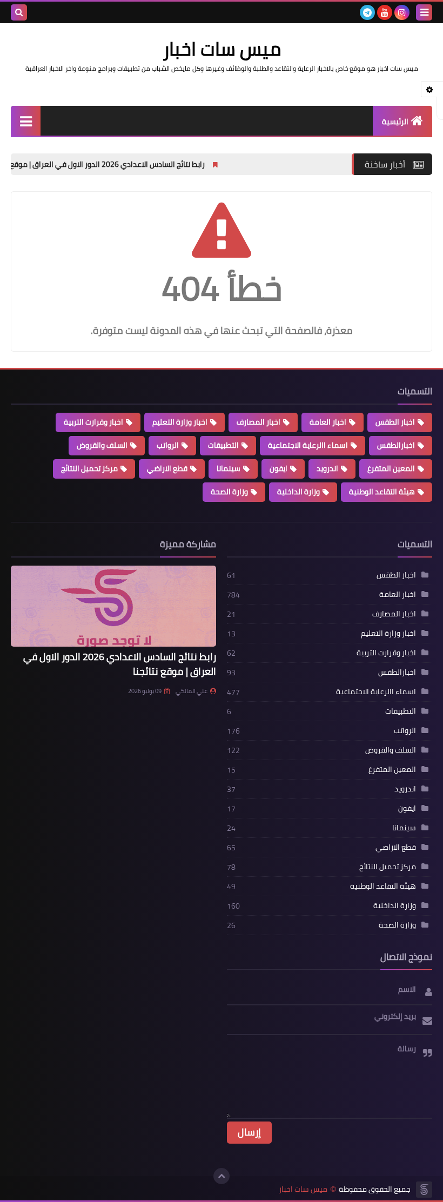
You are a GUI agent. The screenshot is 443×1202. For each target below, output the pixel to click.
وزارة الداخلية (298, 492)
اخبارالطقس (396, 445)
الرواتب (168, 445)
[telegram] (367, 12)
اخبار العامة (328, 422)
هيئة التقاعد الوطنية (382, 492)
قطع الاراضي (167, 468)
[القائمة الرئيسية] (26, 121)
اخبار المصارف (258, 422)
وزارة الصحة (229, 492)
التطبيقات (223, 445)
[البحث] (19, 12)
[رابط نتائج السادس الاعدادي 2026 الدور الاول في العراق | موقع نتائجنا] (113, 606)
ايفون (278, 468)
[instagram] (402, 12)
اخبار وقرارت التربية (93, 422)
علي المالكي (191, 691)
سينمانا (228, 468)
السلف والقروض (102, 445)
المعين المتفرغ (391, 468)
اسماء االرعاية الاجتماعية (308, 445)
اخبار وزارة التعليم (179, 422)
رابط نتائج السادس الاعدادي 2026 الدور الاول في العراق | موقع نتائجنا (143, 164)
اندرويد (327, 468)
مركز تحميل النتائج (89, 468)
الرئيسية (395, 122)
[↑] (221, 1176)
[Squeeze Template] (424, 1189)
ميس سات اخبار (303, 1189)
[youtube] (384, 12)
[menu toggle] (424, 12)
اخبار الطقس (395, 422)
